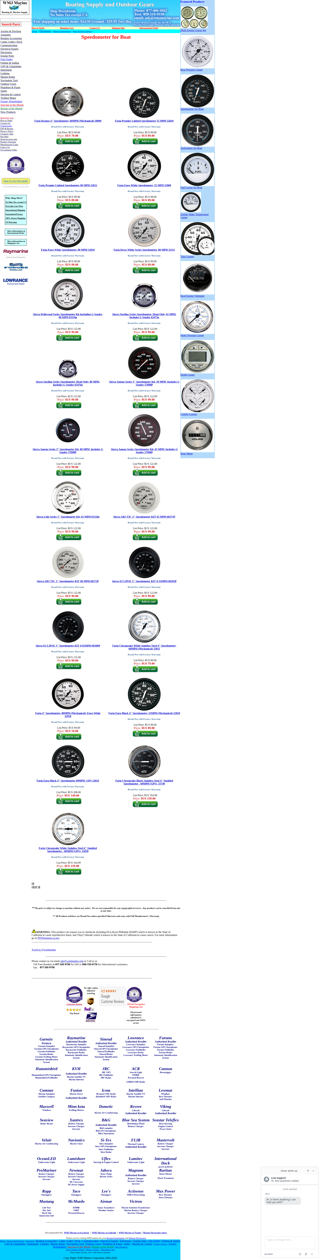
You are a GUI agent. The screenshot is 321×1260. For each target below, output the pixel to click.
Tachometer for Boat (191, 148)
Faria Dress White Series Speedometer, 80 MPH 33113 (144, 249)
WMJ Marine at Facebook (76, 1232)
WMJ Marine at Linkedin (104, 1232)
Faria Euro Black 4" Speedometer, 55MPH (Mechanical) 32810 (144, 713)
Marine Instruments (62, 31)
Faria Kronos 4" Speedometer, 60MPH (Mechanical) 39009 (67, 120)
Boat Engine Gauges (82, 31)
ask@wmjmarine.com (71, 961)
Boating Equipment (116, 1238)
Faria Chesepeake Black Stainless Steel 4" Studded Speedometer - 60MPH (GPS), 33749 (144, 782)
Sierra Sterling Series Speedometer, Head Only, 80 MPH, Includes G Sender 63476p (68, 383)
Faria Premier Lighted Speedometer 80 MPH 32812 (68, 185)
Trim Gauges (187, 256)
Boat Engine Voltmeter (192, 295)
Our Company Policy (75, 1249)
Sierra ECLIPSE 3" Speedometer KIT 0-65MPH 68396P (68, 645)
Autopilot (29, 1241)
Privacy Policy (93, 1249)
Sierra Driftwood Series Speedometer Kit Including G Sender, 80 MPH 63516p (68, 316)
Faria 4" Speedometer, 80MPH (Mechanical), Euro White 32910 (67, 715)
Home (34, 31)
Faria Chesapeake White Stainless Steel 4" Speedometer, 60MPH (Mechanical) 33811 (144, 647)
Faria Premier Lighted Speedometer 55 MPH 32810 (144, 120)
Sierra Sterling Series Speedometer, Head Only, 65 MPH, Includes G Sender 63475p (144, 316)
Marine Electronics (137, 1238)
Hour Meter (186, 453)
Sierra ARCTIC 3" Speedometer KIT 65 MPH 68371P (144, 516)
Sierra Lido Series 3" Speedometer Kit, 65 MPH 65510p (67, 516)
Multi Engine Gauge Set (193, 30)
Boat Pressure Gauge (191, 69)
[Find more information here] (289, 1212)
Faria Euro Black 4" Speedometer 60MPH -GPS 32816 (68, 780)
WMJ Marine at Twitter (130, 1232)
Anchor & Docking (15, 1241)
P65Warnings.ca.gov (48, 938)
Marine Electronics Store (155, 1232)
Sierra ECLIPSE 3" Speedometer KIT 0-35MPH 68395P (144, 581)
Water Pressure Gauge (192, 335)
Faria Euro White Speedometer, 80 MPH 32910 (68, 249)
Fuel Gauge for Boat (191, 187)
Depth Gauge (187, 374)
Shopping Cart (108, 1249)
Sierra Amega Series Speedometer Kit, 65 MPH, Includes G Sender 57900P (144, 451)
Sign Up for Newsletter (16, 181)
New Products (121, 1247)
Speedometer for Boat (191, 109)
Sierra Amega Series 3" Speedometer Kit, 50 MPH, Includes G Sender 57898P (144, 383)
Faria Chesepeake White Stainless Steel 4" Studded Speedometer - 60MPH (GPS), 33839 (68, 850)
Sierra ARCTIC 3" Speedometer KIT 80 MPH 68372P (68, 581)
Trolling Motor (160, 1244)
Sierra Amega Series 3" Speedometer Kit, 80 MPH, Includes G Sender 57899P (68, 451)
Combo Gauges (188, 414)
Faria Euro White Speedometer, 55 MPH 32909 (144, 185)
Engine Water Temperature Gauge (194, 216)
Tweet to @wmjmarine (44, 949)
